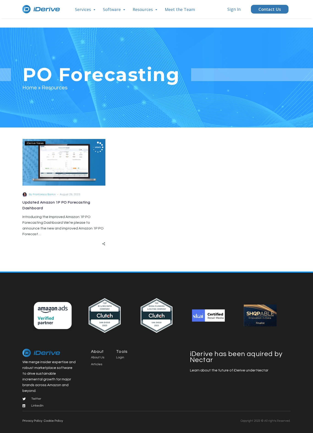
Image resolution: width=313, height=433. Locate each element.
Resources (143, 9)
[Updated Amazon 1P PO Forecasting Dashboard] (63, 162)
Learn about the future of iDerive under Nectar (229, 370)
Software (112, 9)
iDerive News (35, 143)
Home (29, 88)
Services (83, 9)
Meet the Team (180, 9)
